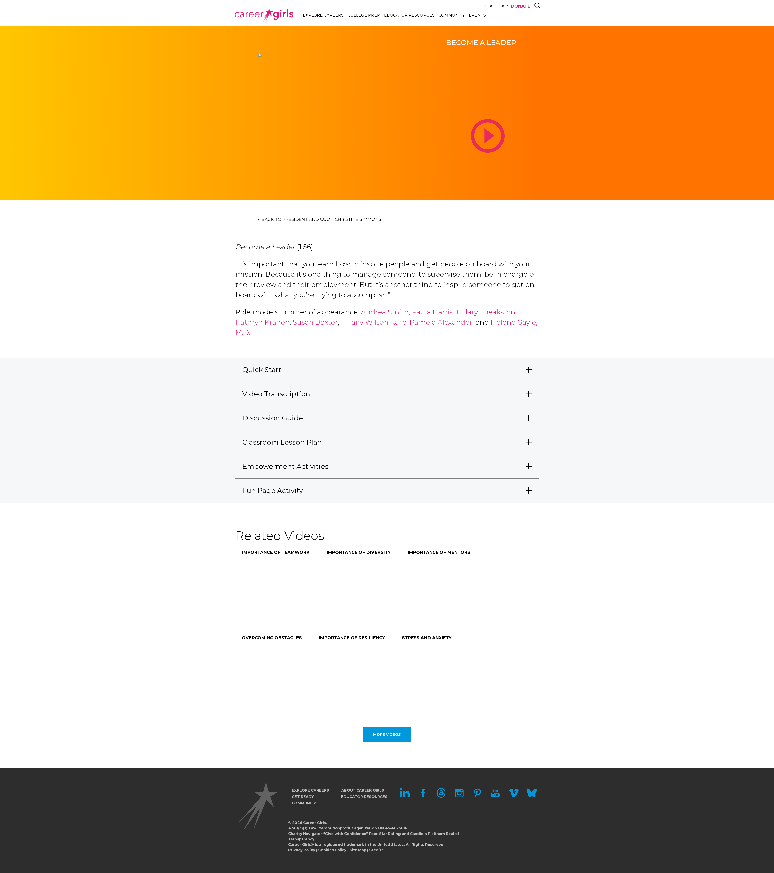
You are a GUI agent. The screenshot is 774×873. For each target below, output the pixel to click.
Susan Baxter (315, 322)
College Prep (364, 15)
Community (452, 15)
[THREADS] (441, 796)
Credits (376, 850)
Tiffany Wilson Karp (373, 322)
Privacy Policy (301, 850)
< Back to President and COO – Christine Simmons (319, 219)
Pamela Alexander (441, 322)
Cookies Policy (332, 850)
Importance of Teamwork (276, 552)
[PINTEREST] (477, 796)
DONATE (520, 6)
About (489, 6)
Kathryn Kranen (262, 322)
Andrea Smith (385, 312)
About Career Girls (362, 790)
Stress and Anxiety (427, 637)
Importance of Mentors (439, 552)
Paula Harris (432, 312)
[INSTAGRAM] (459, 796)
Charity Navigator (305, 833)
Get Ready (303, 797)
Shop (503, 6)
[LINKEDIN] (405, 796)
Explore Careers (323, 15)
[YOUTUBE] (495, 796)
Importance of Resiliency (352, 637)
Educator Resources (409, 15)
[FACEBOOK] (423, 796)
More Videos (387, 734)
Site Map (358, 850)
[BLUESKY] (532, 796)
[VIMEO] (514, 796)
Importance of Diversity (359, 552)
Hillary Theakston (485, 312)
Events (477, 15)
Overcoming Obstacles (272, 637)
